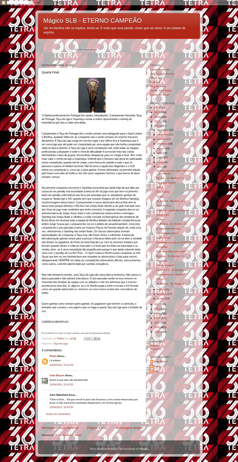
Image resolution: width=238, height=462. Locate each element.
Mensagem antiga (129, 428)
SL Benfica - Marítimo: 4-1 (170, 201)
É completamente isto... (169, 228)
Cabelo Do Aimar (159, 94)
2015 (157, 112)
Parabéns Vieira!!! (166, 182)
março (161, 289)
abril (159, 166)
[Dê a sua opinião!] (89, 338)
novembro (163, 134)
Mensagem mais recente (60, 428)
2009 (157, 313)
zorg (156, 371)
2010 (157, 309)
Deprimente (162, 192)
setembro (162, 143)
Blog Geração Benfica (162, 74)
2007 (157, 322)
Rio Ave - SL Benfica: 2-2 (170, 178)
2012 (157, 126)
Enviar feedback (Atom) (68, 435)
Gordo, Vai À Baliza (161, 90)
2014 (157, 117)
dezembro (163, 130)
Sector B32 (156, 78)
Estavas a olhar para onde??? (173, 251)
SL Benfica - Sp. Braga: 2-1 (171, 283)
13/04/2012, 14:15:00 (61, 365)
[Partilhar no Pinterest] (99, 338)
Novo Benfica (163, 205)
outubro (161, 139)
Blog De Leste (158, 86)
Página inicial (97, 428)
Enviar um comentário (58, 414)
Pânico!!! (161, 279)
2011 (157, 304)
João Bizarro (56, 375)
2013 (157, 121)
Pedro (52, 356)
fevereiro (162, 294)
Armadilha (161, 247)
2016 (157, 107)
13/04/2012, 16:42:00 (61, 407)
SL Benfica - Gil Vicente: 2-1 (171, 224)
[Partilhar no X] (92, 338)
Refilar (159, 219)
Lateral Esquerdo (159, 69)
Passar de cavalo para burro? (172, 210)
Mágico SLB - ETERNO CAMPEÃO (92, 20)
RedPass (155, 82)
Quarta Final (163, 237)
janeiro (161, 298)
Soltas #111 (162, 215)
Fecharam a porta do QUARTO (173, 242)
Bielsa (159, 187)
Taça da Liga (60, 343)
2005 (157, 332)
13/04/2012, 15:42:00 (61, 384)
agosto (161, 148)
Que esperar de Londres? (170, 274)
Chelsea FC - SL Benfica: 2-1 (172, 270)
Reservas (161, 260)
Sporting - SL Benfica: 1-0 (170, 256)
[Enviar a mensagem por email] (85, 338)
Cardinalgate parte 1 (167, 233)
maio (160, 162)
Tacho (159, 196)
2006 (157, 327)
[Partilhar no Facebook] (95, 338)
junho (160, 157)
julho (160, 153)
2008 (157, 318)
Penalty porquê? (165, 265)
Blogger (144, 449)
